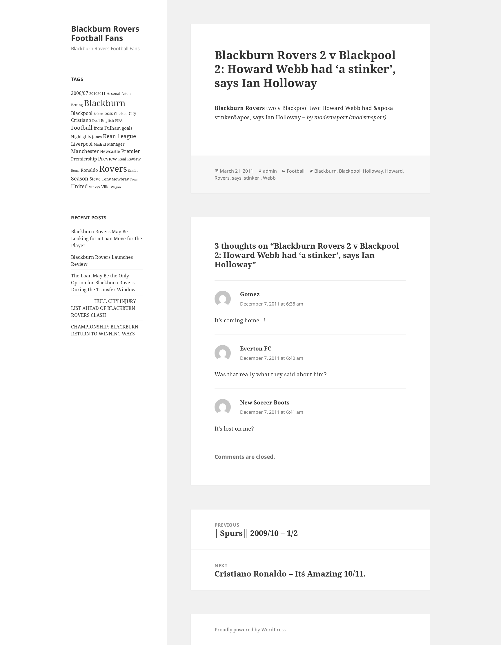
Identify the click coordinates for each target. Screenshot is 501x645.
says (237, 178)
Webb (269, 178)
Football (81, 127)
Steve (95, 179)
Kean (109, 136)
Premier (130, 151)
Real (122, 159)
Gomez (249, 294)
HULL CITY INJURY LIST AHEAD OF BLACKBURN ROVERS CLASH (103, 308)
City (132, 113)
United (79, 186)
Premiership (84, 159)
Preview (107, 158)
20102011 (97, 93)
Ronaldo (89, 170)
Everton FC (255, 348)
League (126, 136)
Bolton (98, 114)
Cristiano (81, 120)
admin (270, 171)
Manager (116, 144)
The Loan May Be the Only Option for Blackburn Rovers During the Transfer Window (103, 282)
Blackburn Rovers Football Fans (105, 33)
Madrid (100, 144)
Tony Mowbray (115, 179)
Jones (97, 136)
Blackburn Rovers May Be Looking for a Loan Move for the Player (106, 238)
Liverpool (81, 144)
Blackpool (81, 113)
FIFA (118, 120)
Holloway (373, 171)
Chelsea (121, 113)
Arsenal (113, 93)
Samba (133, 170)
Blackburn (105, 103)
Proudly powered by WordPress (250, 629)
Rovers (113, 168)
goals (127, 128)
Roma (75, 171)
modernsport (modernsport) (350, 117)
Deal (96, 120)
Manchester (85, 151)
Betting (77, 104)
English (107, 120)
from (98, 128)
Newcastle (110, 151)
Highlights (81, 136)
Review (134, 159)
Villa (105, 186)
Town (134, 179)
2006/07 (79, 93)
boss (108, 113)
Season (79, 178)
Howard (394, 171)
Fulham (112, 128)
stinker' (252, 178)
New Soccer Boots (264, 402)
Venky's (94, 187)
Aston (126, 93)
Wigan (116, 187)
